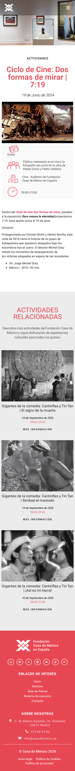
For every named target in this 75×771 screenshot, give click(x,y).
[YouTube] (46, 662)
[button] (68, 8)
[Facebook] (20, 662)
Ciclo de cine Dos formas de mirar (38, 212)
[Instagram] (11, 662)
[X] (28, 662)
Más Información (37, 429)
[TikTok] (55, 662)
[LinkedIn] (37, 662)
